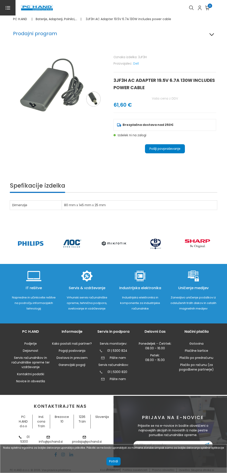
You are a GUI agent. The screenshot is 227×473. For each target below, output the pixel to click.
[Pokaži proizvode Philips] (30, 243)
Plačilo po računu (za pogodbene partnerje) (196, 367)
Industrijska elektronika (140, 287)
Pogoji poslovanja (72, 350)
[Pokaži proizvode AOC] (72, 243)
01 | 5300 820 (117, 372)
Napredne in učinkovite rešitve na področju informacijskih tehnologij (34, 303)
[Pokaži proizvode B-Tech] (155, 243)
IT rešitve (34, 287)
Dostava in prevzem (72, 358)
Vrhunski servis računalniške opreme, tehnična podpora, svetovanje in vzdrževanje (87, 303)
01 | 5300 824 (117, 350)
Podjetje (30, 343)
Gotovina (196, 343)
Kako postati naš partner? (72, 343)
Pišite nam (118, 358)
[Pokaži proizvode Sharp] (197, 243)
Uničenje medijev (193, 287)
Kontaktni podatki (30, 374)
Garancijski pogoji (72, 365)
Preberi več (114, 469)
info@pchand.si (51, 441)
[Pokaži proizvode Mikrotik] (114, 243)
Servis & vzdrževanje (87, 287)
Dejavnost (30, 350)
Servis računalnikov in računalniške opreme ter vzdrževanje (31, 362)
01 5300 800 (24, 441)
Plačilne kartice (196, 350)
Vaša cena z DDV (165, 98)
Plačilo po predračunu (196, 358)
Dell (136, 63)
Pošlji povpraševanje (164, 148)
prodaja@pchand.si (87, 441)
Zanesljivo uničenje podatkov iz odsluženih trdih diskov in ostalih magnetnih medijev (193, 303)
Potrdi (113, 461)
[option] (30, 243)
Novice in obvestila (30, 381)
